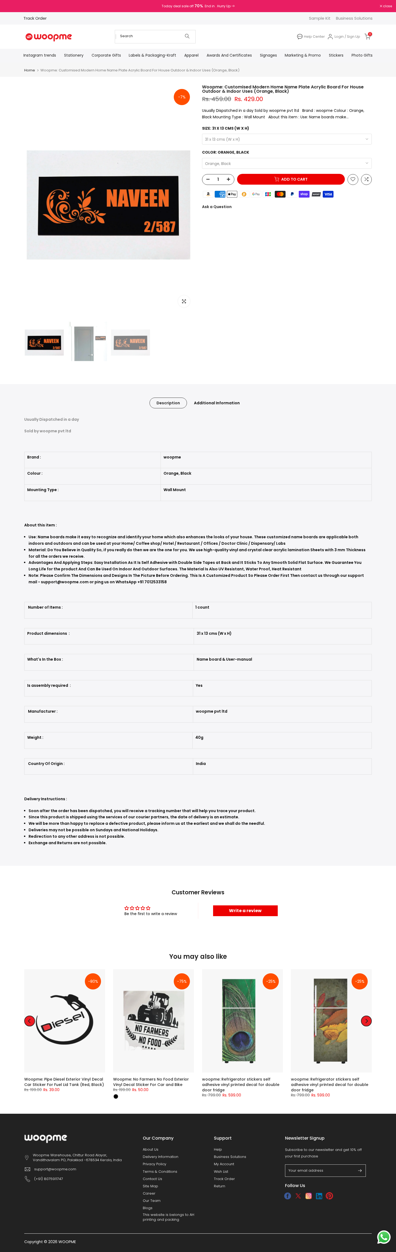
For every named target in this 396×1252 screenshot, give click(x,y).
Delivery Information (160, 1156)
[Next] (366, 1021)
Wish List (221, 1171)
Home (29, 70)
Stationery (74, 55)
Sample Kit (320, 18)
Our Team (152, 1200)
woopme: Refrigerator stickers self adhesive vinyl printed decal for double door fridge (240, 1085)
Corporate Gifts (106, 55)
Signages (268, 55)
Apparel (191, 55)
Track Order (35, 18)
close (11, 6)
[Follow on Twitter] (298, 1196)
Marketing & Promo (303, 55)
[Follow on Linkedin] (319, 1196)
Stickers (336, 55)
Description (168, 402)
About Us (150, 1149)
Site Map (150, 1186)
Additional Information (217, 402)
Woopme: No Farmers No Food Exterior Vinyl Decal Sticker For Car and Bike (151, 1082)
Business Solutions (354, 18)
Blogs (147, 1208)
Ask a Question (217, 206)
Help (218, 1149)
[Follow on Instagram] (308, 1196)
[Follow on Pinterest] (329, 1196)
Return (219, 1186)
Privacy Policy (154, 1164)
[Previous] (29, 1021)
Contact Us (152, 1179)
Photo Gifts (362, 55)
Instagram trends (39, 55)
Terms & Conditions (160, 1171)
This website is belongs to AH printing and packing (168, 1217)
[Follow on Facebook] (287, 1196)
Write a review (245, 911)
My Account (224, 1164)
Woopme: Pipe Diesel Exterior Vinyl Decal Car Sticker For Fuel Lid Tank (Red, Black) (64, 1082)
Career (149, 1193)
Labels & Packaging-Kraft (152, 55)
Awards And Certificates (229, 55)
